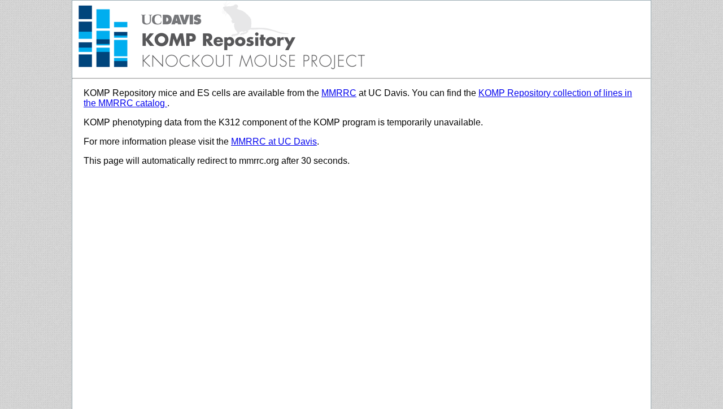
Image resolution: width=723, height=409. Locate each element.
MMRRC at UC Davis (274, 141)
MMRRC (338, 93)
